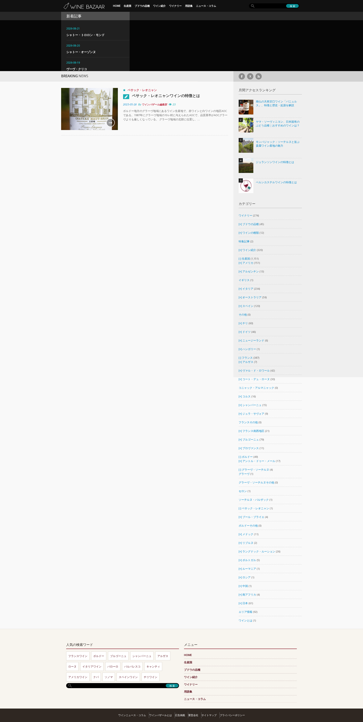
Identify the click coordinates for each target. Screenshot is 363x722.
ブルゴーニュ (250, 439)
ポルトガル (249, 560)
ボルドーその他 (248, 525)
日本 (245, 603)
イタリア (247, 289)
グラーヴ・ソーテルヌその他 (256, 482)
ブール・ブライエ (253, 517)
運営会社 (193, 715)
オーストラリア (252, 297)
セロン (243, 491)
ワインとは (245, 620)
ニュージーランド (253, 340)
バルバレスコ (132, 666)
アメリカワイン (77, 677)
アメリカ (247, 263)
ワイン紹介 (159, 6)
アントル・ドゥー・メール (258, 461)
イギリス (244, 280)
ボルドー (247, 457)
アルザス (247, 362)
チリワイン (150, 677)
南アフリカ (249, 594)
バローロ (112, 666)
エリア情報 (245, 612)
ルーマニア (249, 569)
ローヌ (72, 666)
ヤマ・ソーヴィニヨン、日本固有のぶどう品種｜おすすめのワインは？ (278, 123)
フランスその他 (248, 422)
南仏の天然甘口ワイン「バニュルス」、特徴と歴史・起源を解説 (276, 103)
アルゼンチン (250, 271)
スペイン (247, 306)
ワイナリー (175, 6)
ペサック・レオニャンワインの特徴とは (166, 95)
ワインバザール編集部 (154, 104)
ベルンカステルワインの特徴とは (276, 182)
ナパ (96, 677)
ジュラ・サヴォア (253, 413)
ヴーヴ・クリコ (76, 69)
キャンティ (153, 666)
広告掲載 (180, 715)
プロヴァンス (250, 448)
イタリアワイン (91, 666)
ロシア (246, 577)
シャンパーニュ (252, 405)
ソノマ (109, 677)
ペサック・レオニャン (142, 90)
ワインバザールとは (160, 715)
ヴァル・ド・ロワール (256, 370)
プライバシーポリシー (232, 715)
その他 (243, 314)
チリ (245, 323)
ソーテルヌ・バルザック (254, 500)
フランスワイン (77, 656)
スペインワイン (128, 677)
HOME (116, 6)
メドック (247, 534)
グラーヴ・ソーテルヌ (255, 469)
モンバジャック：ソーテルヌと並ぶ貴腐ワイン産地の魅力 (278, 143)
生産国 (127, 6)
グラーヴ (244, 474)
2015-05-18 (130, 104)
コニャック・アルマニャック (256, 388)
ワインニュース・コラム (132, 715)
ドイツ (246, 332)
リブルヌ (247, 543)
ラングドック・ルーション (258, 551)
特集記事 (244, 241)
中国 (245, 586)
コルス (246, 396)
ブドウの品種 (142, 6)
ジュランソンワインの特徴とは (275, 162)
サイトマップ (209, 715)
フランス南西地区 (253, 431)
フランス (247, 358)
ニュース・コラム (206, 6)
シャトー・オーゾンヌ (81, 52)
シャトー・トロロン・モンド (85, 35)
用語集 (189, 6)
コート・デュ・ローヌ (256, 379)
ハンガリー (249, 349)
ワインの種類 (250, 233)
